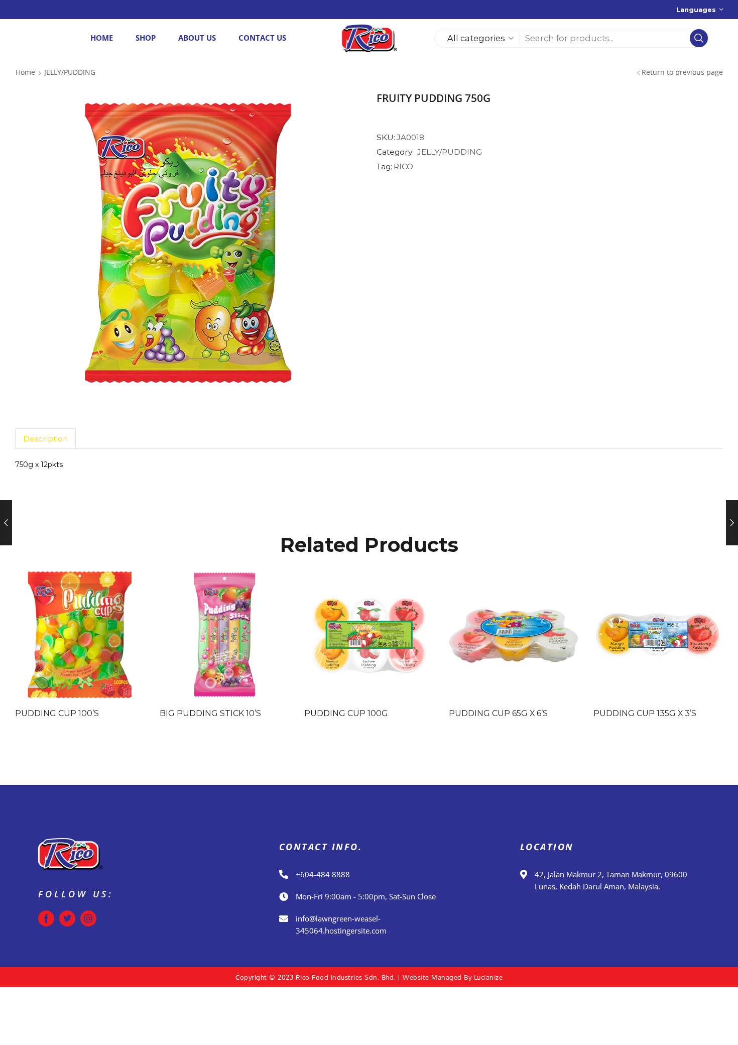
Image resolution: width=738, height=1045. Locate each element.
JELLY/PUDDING (69, 72)
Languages (696, 10)
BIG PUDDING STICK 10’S (210, 713)
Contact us (262, 38)
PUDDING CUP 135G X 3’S (644, 713)
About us (197, 38)
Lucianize (488, 977)
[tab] (45, 438)
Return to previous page (682, 72)
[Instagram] (88, 918)
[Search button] (699, 38)
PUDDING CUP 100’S (57, 713)
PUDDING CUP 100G (346, 713)
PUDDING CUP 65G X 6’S (498, 713)
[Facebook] (46, 918)
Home (101, 38)
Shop (146, 38)
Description (45, 438)
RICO (403, 166)
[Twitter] (67, 918)
